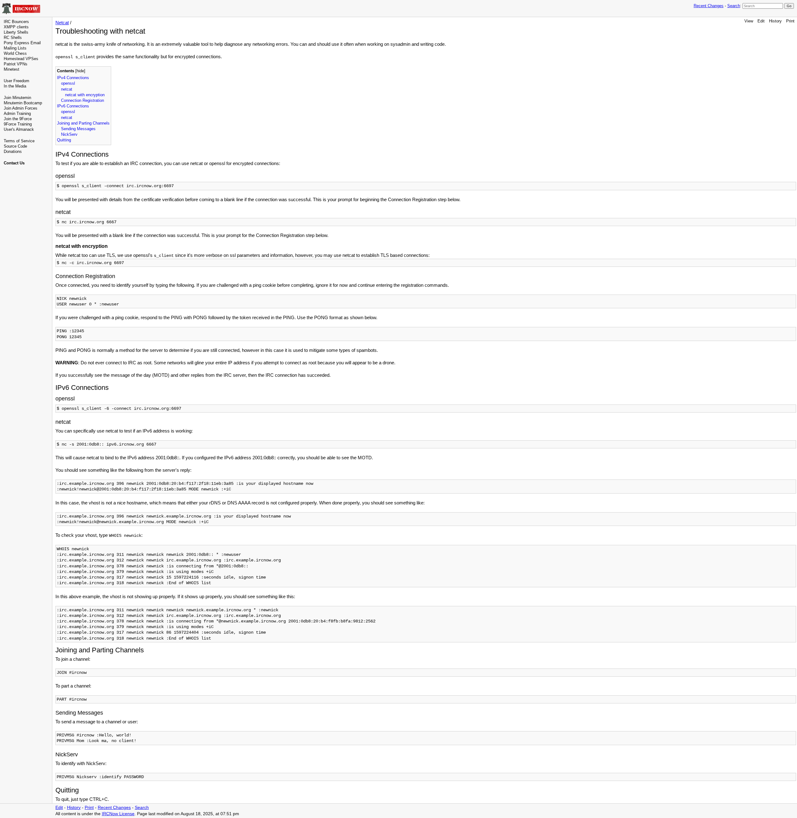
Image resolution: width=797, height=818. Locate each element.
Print (790, 21)
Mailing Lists (15, 48)
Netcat (62, 22)
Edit (761, 21)
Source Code (15, 146)
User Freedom (16, 80)
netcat (66, 89)
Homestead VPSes (21, 58)
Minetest (11, 69)
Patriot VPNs (15, 64)
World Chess (15, 53)
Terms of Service (19, 141)
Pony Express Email (22, 42)
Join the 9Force (18, 118)
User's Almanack (19, 129)
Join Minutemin (17, 97)
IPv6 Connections (73, 106)
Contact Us (14, 163)
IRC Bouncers (16, 21)
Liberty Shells (16, 32)
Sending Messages (78, 129)
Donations (13, 151)
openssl (68, 83)
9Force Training (18, 124)
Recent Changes (709, 5)
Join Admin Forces (20, 108)
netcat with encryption (85, 95)
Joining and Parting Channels (83, 123)
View (748, 21)
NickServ (69, 134)
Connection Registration (82, 100)
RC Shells (13, 37)
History (775, 21)
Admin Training (17, 113)
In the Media (15, 86)
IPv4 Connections (73, 78)
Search (733, 5)
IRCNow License (118, 813)
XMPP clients (16, 27)
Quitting (64, 140)
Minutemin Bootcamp (23, 103)
